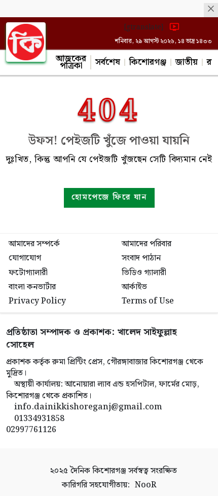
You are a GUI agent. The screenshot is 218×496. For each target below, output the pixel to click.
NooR (145, 485)
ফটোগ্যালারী (28, 272)
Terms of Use (148, 301)
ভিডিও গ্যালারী (144, 272)
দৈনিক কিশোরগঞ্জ (98, 471)
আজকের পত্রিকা (71, 62)
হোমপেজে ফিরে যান (109, 197)
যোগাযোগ (25, 258)
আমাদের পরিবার (146, 244)
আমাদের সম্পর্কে (34, 244)
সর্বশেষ (107, 62)
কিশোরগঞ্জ (147, 62)
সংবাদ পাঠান (141, 258)
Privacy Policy (37, 301)
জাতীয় (186, 62)
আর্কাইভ (134, 287)
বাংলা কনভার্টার (32, 287)
